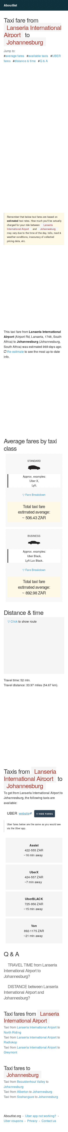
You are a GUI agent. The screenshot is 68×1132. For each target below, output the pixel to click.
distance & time (25, 61)
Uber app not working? (40, 1116)
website (24, 813)
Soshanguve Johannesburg (31, 1097)
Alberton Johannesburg (28, 1091)
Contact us (49, 1121)
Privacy (32, 1121)
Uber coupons (13, 1121)
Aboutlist (10, 5)
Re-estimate (15, 351)
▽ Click (13, 621)
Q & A (44, 61)
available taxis (38, 56)
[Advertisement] (34, 97)
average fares (14, 56)
